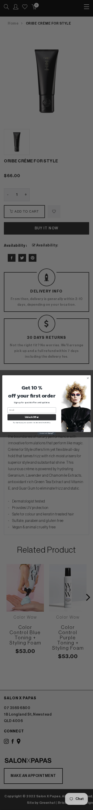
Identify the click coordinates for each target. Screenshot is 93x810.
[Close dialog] (88, 378)
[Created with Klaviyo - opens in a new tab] (46, 433)
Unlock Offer (32, 417)
